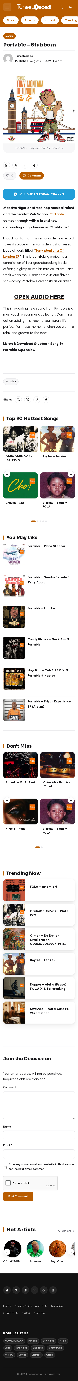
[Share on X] (15, 165)
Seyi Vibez (48, 1341)
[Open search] (61, 7)
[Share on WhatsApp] (6, 165)
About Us (41, 1306)
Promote (39, 1313)
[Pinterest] (53, 1290)
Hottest (50, 20)
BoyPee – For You (54, 456)
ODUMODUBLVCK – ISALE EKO (19, 458)
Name (8, 1126)
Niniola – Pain (15, 828)
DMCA (25, 1313)
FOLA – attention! (43, 887)
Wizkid (50, 1355)
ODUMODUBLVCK (14, 1341)
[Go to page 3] (40, 521)
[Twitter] (16, 1290)
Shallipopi (38, 1348)
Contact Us (10, 1313)
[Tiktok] (44, 1290)
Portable (11, 381)
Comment (34, 175)
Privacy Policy (23, 1306)
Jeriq (7, 1348)
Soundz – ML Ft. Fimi (20, 782)
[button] (25, 165)
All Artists (64, 1231)
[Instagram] (25, 1290)
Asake (63, 1341)
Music (11, 20)
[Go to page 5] (46, 521)
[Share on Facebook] (34, 165)
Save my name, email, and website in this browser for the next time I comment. (41, 1166)
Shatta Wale (55, 1348)
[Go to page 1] (33, 521)
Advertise (56, 1306)
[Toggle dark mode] (71, 7)
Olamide (36, 1355)
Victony (9, 1355)
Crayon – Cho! (15, 502)
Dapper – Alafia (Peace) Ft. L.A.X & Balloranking (48, 987)
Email (7, 1145)
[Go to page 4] (43, 521)
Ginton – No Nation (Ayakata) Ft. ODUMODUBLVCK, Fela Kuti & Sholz (47, 942)
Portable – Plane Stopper (46, 546)
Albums (30, 20)
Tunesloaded (24, 56)
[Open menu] (7, 7)
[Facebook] (7, 1290)
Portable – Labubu (41, 608)
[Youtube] (34, 1290)
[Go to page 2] (37, 521)
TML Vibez (21, 1348)
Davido (22, 1355)
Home (7, 1306)
